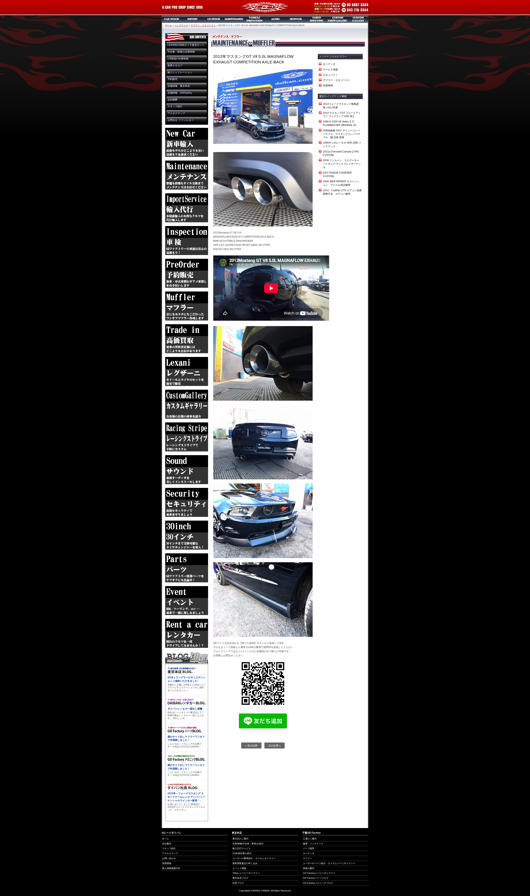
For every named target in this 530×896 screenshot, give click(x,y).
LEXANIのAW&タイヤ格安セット (185, 45)
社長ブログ (238, 883)
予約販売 (172, 79)
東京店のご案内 (240, 838)
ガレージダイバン (265, 7)
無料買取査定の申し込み (245, 863)
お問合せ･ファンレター (180, 120)
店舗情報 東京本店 (178, 86)
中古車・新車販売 (171, 19)
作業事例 (328, 85)
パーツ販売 (316, 19)
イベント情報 (239, 868)
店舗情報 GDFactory (179, 92)
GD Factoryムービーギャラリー (319, 873)
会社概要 (172, 99)
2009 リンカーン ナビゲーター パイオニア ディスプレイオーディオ (342, 164)
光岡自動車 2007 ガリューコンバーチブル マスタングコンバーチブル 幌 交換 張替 (341, 134)
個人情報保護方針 (171, 868)
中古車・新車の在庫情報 (181, 51)
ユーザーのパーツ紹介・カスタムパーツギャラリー (329, 863)
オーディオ (275, 19)
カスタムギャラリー (358, 19)
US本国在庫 (213, 19)
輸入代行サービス (241, 848)
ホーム (168, 25)
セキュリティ (330, 75)
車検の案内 (308, 868)
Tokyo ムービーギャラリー (246, 873)
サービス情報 (330, 69)
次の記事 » (275, 745)
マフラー (296, 19)
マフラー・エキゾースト (203, 25)
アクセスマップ (176, 113)
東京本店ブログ (240, 878)
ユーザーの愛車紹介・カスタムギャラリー (254, 858)
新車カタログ (174, 65)
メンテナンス (234, 19)
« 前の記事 (251, 745)
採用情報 (166, 863)
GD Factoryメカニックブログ (318, 883)
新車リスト (192, 19)
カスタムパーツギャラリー (337, 19)
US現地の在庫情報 (177, 58)
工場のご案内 (310, 838)
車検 (254, 19)
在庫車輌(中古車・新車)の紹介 (248, 843)
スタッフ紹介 (174, 106)
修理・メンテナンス (313, 843)
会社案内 (166, 843)
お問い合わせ (169, 858)
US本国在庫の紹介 (242, 853)
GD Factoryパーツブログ (316, 878)
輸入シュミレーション (179, 72)
